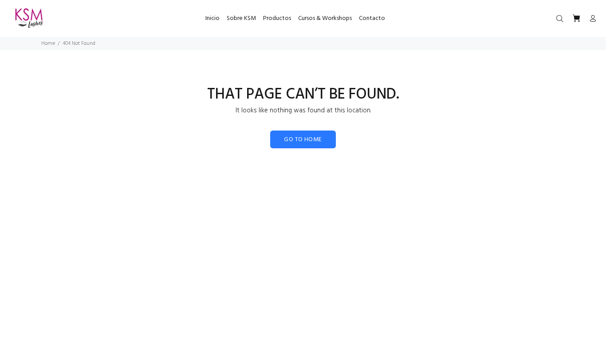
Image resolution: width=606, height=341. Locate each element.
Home (48, 43)
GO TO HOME (303, 140)
